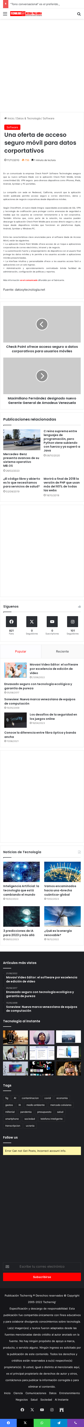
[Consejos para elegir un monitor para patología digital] (15, 1053)
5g (6, 1098)
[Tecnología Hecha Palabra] (26, 13)
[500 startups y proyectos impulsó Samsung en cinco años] (42, 1069)
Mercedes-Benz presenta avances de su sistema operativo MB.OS (21, 460)
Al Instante (62, 1399)
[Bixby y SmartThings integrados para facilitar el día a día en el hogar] (42, 1053)
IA (20, 1104)
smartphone (12, 1118)
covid (47, 1098)
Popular (20, 651)
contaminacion (30, 1098)
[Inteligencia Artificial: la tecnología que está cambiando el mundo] (21, 872)
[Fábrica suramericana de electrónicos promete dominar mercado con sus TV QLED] (15, 1069)
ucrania (30, 1125)
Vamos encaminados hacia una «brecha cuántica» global (60, 890)
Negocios (22, 1399)
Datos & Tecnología (28, 118)
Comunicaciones (35, 1393)
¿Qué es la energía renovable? (58, 933)
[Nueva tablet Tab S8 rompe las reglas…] (68, 1069)
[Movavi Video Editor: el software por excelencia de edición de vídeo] (15, 670)
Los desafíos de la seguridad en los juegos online (53, 716)
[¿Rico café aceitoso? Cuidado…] (15, 1037)
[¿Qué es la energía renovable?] (62, 916)
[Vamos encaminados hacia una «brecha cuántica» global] (62, 872)
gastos (9, 1104)
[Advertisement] (42, 65)
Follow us (10, 1137)
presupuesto (44, 1111)
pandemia (26, 1111)
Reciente (62, 651)
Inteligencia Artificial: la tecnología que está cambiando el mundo (21, 890)
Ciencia (18, 1393)
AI (15, 1098)
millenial (10, 1111)
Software (48, 118)
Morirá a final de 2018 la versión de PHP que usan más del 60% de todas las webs (62, 484)
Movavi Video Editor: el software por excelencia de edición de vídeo (54, 668)
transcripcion (12, 1125)
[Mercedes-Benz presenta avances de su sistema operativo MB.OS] (21, 439)
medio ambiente (36, 1104)
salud (60, 1111)
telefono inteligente (52, 1118)
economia (62, 1098)
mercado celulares (60, 1104)
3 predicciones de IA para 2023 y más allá (18, 933)
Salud (34, 1399)
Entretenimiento (69, 1393)
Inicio (10, 118)
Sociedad (46, 1399)
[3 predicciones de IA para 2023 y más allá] (21, 916)
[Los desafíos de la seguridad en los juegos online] (15, 720)
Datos (52, 1393)
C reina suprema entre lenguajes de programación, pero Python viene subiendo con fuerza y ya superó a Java (62, 440)
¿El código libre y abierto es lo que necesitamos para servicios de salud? (21, 482)
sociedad (29, 1118)
